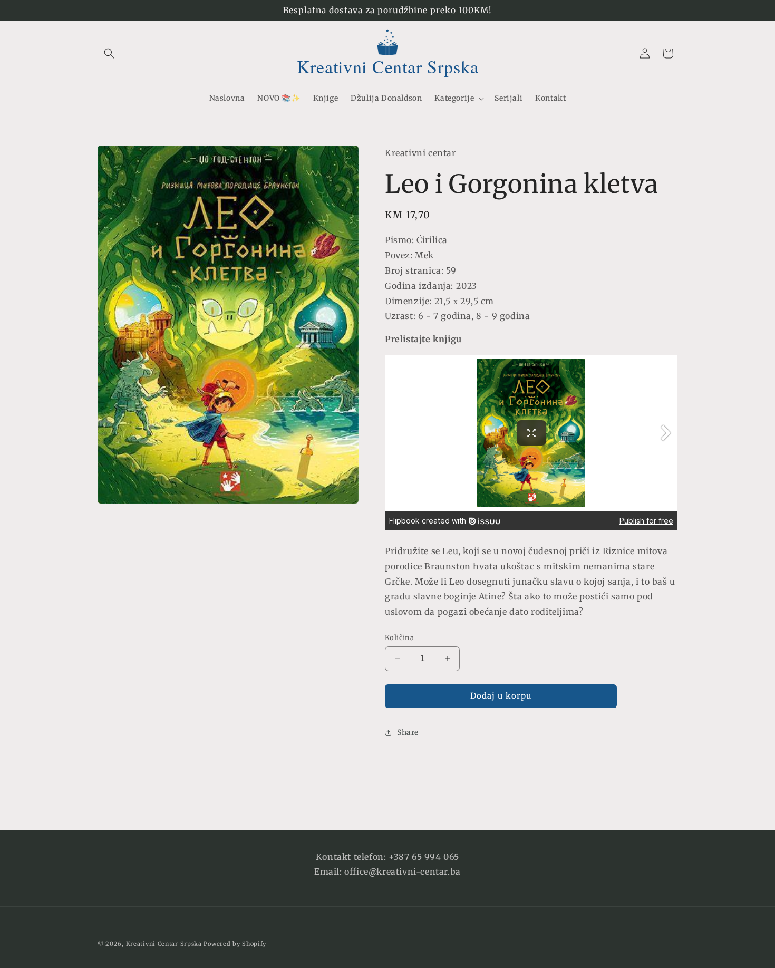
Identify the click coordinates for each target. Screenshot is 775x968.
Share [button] (408, 732)
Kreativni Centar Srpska (164, 943)
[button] (109, 53)
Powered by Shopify (235, 943)
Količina (399, 637)
